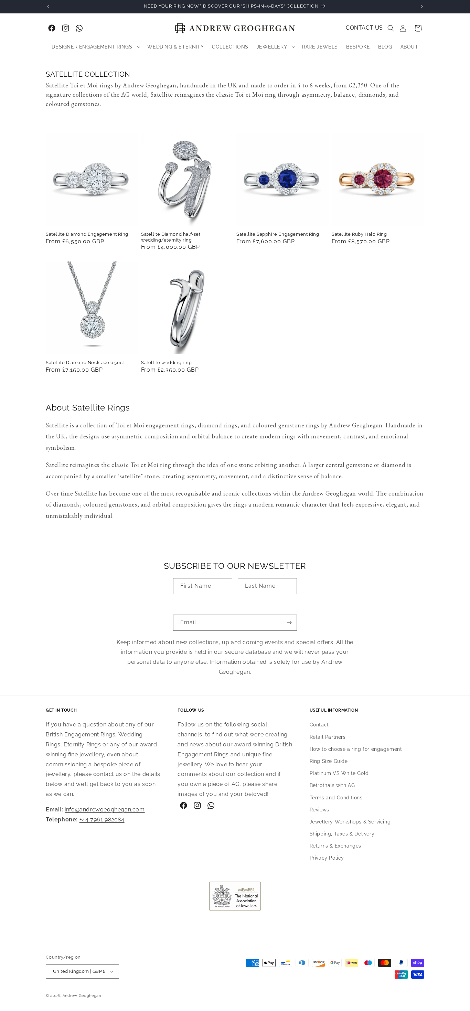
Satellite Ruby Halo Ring (359, 234)
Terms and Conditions (336, 797)
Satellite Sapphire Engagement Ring (277, 234)
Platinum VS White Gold (339, 773)
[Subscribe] (289, 623)
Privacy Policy (327, 858)
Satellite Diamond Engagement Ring (87, 234)
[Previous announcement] (48, 6)
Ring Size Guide (329, 761)
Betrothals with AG (332, 785)
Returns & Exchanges (335, 846)
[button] (390, 28)
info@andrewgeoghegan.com (105, 809)
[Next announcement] (421, 6)
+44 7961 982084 (102, 819)
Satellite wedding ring (166, 362)
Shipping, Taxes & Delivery (342, 834)
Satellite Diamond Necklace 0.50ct (85, 362)
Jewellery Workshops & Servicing (350, 821)
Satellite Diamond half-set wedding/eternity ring (171, 237)
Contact (319, 725)
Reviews (319, 809)
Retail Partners (328, 737)
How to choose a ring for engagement (356, 749)
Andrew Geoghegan (82, 995)
